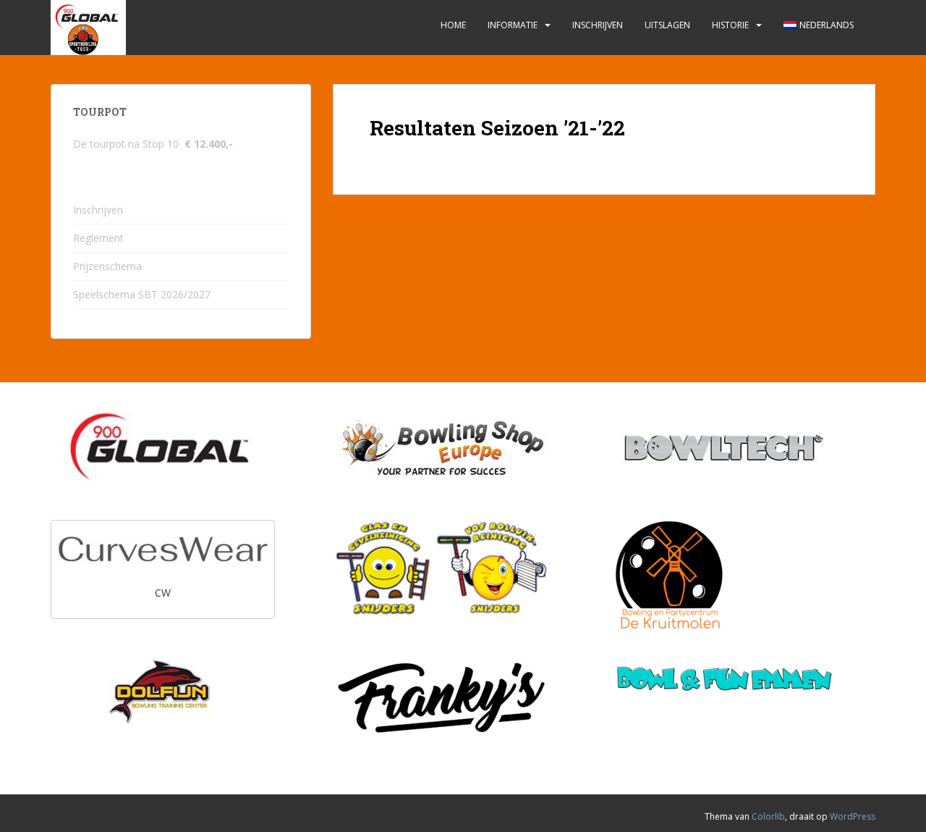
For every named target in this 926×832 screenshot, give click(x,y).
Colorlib (768, 816)
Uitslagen (667, 25)
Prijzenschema (107, 266)
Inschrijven (597, 25)
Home (453, 25)
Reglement (98, 238)
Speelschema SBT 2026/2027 (142, 294)
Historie (730, 25)
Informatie (513, 25)
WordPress (852, 816)
